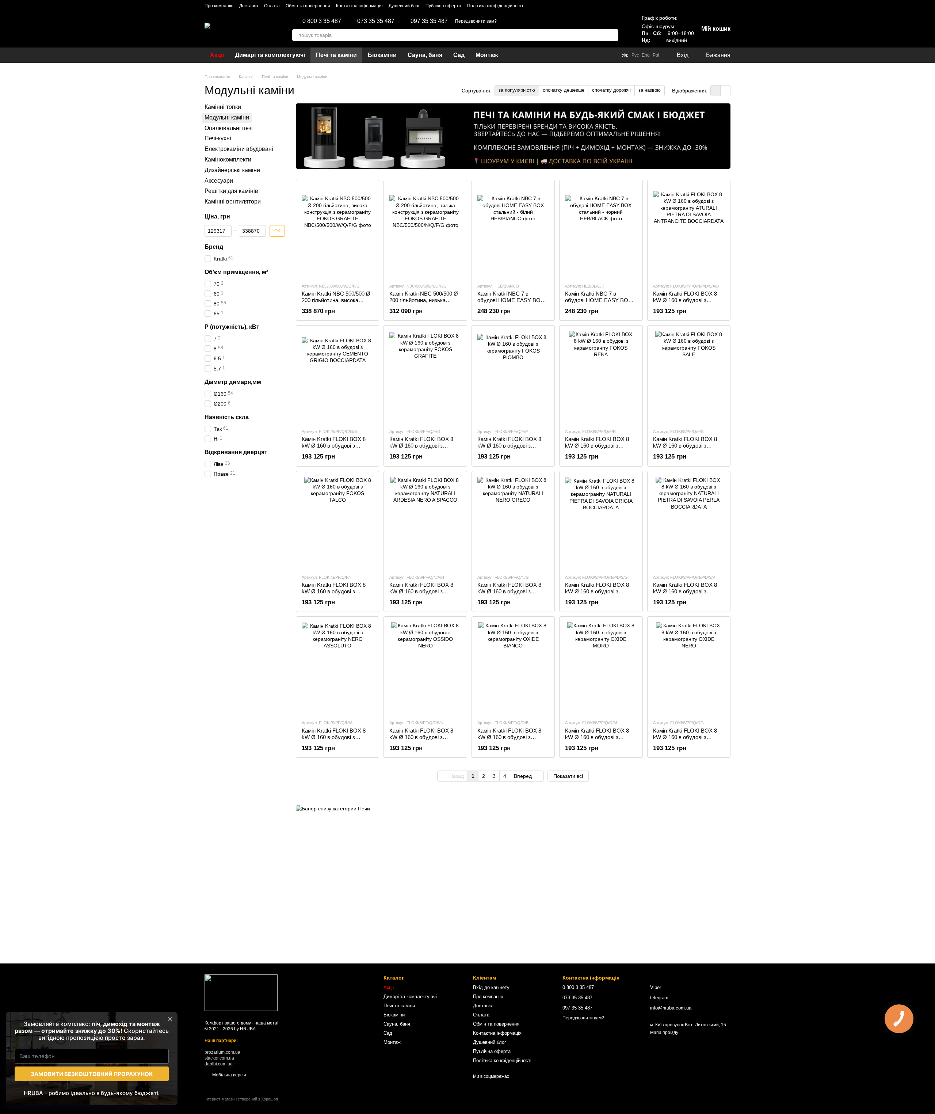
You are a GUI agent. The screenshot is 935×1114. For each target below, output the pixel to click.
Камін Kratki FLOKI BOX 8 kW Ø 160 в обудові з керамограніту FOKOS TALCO (334, 595)
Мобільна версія (228, 1074)
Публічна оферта (443, 5)
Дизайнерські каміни (232, 170)
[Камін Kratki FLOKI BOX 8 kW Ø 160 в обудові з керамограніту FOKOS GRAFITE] (425, 376)
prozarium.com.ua (222, 1052)
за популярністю (517, 90)
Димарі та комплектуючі (270, 55)
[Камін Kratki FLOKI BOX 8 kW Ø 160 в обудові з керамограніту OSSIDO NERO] (425, 668)
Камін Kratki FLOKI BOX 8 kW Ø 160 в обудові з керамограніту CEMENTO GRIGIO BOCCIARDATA (334, 449)
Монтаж (487, 55)
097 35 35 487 (429, 21)
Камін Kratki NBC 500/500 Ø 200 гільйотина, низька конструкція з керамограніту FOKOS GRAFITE (424, 303)
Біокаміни (382, 55)
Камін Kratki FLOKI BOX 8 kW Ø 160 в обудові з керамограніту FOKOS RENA (597, 449)
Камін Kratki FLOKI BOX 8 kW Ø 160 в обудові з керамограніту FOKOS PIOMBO (509, 449)
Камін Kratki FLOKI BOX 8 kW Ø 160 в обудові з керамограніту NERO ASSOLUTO (334, 740)
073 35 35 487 (375, 21)
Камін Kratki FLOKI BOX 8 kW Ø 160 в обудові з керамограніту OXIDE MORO (597, 740)
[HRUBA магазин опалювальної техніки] (241, 992)
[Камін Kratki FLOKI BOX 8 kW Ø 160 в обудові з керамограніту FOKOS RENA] (601, 376)
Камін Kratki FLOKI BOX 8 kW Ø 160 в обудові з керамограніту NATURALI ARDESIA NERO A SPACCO (424, 595)
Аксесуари (219, 181)
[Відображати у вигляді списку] (725, 90)
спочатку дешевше (563, 90)
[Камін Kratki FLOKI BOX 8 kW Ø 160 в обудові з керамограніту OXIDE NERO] (689, 668)
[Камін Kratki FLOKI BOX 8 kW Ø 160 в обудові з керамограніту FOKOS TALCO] (337, 522)
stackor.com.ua (219, 1058)
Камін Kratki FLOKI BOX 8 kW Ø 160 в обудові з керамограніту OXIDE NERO (688, 737)
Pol (656, 55)
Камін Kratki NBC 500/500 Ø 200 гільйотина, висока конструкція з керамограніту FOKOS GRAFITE (337, 303)
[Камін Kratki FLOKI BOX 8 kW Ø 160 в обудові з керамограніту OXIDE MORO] (601, 668)
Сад (459, 55)
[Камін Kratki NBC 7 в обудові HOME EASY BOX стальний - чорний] (601, 231)
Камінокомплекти (228, 159)
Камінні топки (223, 107)
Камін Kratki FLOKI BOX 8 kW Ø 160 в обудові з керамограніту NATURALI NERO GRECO (509, 595)
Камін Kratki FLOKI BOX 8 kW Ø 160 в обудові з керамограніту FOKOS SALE (688, 445)
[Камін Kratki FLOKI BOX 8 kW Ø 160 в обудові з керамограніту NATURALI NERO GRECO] (513, 522)
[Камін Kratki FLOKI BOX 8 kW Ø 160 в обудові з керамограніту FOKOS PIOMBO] (513, 376)
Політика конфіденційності (495, 5)
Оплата (272, 5)
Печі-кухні (218, 139)
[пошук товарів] (612, 35)
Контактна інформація (359, 5)
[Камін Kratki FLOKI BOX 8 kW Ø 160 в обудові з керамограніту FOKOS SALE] (689, 376)
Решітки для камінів (231, 191)
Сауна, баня (425, 55)
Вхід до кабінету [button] (491, 987)
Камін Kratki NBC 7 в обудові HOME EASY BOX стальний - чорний (598, 300)
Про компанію (219, 5)
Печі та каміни (336, 55)
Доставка (248, 5)
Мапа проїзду (664, 1032)
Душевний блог (404, 5)
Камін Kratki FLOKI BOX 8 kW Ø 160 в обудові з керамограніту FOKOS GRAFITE (421, 449)
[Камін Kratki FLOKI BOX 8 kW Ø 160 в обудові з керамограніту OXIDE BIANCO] (513, 668)
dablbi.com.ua (219, 1064)
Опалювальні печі (229, 128)
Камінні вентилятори (233, 201)
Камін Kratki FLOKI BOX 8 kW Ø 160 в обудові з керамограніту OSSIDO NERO (421, 740)
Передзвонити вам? (476, 21)
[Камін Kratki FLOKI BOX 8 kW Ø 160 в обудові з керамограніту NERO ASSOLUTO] (337, 668)
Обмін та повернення (308, 5)
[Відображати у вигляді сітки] (716, 90)
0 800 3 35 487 (321, 21)
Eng (646, 55)
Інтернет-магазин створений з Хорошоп (241, 1099)
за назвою (649, 90)
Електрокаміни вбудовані (239, 149)
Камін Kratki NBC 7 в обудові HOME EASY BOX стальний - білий (510, 300)
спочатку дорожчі (611, 90)
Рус (635, 55)
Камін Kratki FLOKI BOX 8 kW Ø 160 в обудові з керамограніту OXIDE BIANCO (509, 740)
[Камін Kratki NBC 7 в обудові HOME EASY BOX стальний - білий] (513, 231)
